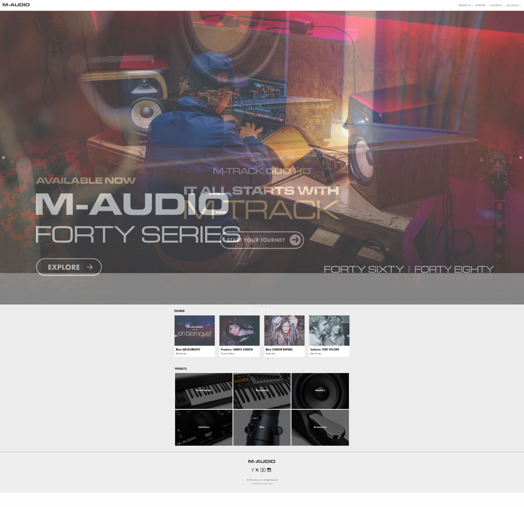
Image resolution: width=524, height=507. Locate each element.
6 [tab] (272, 358)
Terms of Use (268, 483)
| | (480, 5)
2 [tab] (258, 306)
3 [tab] (262, 306)
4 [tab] (266, 306)
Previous (3, 157)
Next (520, 157)
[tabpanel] (262, 158)
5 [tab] (270, 306)
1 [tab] (253, 306)
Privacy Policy (256, 483)
